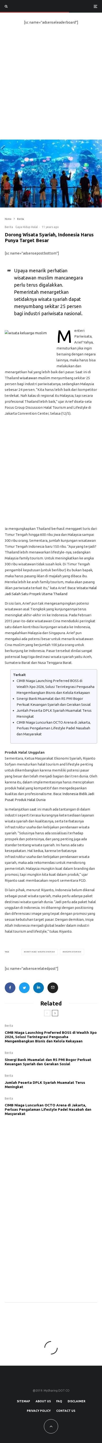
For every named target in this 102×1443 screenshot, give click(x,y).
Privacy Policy (39, 1410)
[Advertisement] (51, 86)
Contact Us (65, 1410)
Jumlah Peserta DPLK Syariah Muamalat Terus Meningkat (45, 1084)
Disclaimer (76, 1401)
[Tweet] (24, 987)
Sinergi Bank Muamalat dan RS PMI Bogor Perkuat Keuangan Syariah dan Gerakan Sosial (48, 1062)
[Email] (52, 987)
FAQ (59, 1401)
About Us (43, 1401)
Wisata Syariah (72, 952)
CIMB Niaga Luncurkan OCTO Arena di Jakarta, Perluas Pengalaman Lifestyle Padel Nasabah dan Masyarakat (54, 728)
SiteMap (23, 1401)
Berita (9, 227)
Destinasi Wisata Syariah (40, 952)
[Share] (10, 987)
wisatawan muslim (35, 378)
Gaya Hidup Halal (26, 227)
